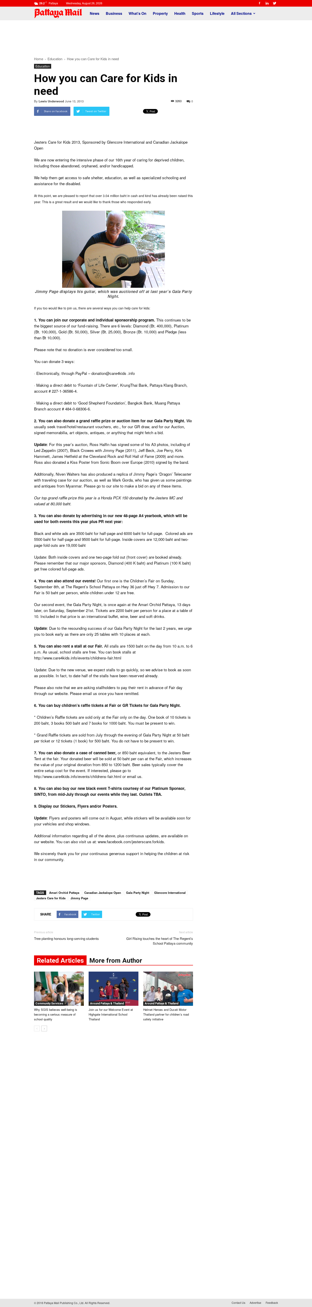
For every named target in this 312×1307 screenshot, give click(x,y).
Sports (198, 13)
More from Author (115, 960)
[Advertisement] (156, 36)
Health (179, 13)
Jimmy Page (79, 898)
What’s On (137, 13)
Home (38, 58)
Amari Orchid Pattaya (64, 892)
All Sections (241, 13)
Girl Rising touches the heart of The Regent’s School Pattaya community (159, 941)
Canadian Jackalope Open (102, 892)
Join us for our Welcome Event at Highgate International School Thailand (111, 1014)
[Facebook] (259, 3)
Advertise (255, 1302)
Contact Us (238, 1302)
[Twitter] (274, 3)
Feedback (272, 1302)
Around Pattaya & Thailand (107, 1003)
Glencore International (170, 892)
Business (114, 13)
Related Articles (60, 960)
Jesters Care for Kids (51, 898)
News (94, 13)
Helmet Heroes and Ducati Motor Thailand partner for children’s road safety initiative (166, 1014)
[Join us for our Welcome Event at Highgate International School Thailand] (113, 989)
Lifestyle (217, 13)
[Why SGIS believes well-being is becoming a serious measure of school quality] (59, 989)
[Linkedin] (267, 3)
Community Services (49, 1003)
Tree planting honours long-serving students (66, 938)
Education (42, 66)
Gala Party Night (137, 892)
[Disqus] (113, 1104)
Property (160, 13)
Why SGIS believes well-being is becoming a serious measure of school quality (55, 1014)
